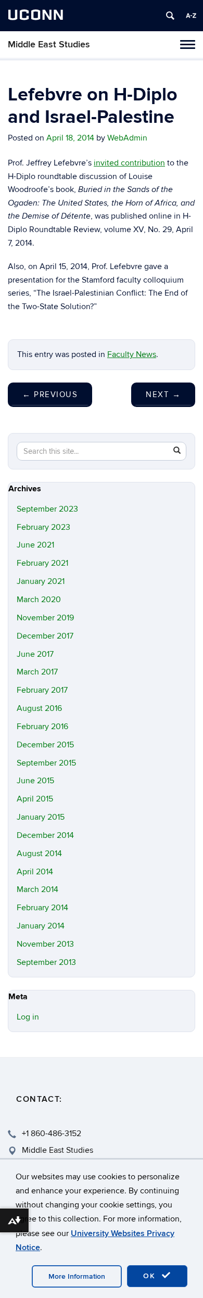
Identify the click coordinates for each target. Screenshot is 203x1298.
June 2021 (35, 545)
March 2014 (37, 889)
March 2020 (39, 599)
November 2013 (45, 944)
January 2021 (41, 581)
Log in (28, 1017)
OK (151, 1275)
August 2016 (39, 708)
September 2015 (46, 763)
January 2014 (41, 926)
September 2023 (47, 509)
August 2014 (39, 853)
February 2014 (42, 907)
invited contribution (129, 163)
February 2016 (42, 726)
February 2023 (43, 527)
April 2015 (35, 799)
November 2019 (45, 618)
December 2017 (45, 636)
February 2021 (42, 563)
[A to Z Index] (191, 15)
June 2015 (35, 780)
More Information (76, 1276)
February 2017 (42, 690)
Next (163, 394)
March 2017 (37, 672)
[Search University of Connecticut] (170, 15)
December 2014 (45, 835)
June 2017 (35, 654)
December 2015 (45, 745)
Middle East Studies (49, 44)
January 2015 (41, 817)
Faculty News (131, 354)
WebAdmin (127, 138)
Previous (50, 394)
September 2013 (46, 962)
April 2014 (35, 872)
